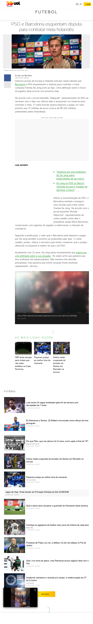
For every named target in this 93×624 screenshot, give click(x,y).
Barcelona (20, 84)
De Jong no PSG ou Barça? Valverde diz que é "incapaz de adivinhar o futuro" (71, 186)
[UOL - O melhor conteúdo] (13, 4)
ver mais (45, 594)
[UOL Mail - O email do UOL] (77, 4)
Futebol (46, 11)
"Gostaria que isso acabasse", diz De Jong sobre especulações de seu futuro (71, 175)
